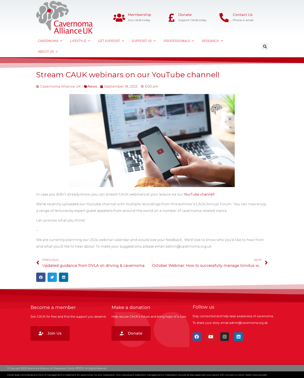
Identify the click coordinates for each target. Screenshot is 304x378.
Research (210, 41)
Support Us (142, 41)
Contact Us (243, 15)
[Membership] (119, 17)
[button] (264, 46)
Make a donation (130, 307)
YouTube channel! (199, 194)
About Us (46, 52)
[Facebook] (197, 336)
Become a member (53, 307)
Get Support (109, 41)
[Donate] (171, 17)
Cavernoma (48, 41)
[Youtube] (210, 336)
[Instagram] (224, 336)
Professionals (177, 41)
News (92, 86)
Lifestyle (78, 41)
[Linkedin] (238, 336)
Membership (139, 15)
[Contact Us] (224, 17)
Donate (185, 15)
